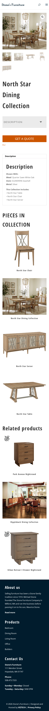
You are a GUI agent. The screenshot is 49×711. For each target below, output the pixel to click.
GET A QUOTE (24, 139)
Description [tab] (10, 156)
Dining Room (11, 633)
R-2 (3, 145)
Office (7, 644)
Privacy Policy (34, 707)
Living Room (10, 638)
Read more (10, 612)
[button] (42, 17)
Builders (8, 649)
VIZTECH (22, 707)
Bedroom (9, 628)
